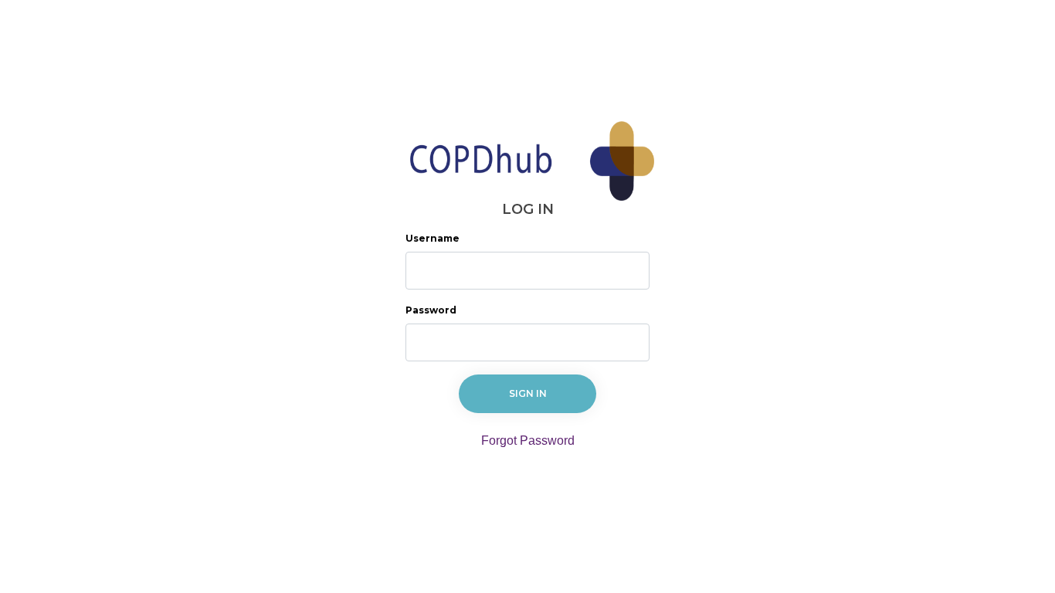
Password (430, 310)
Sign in (528, 393)
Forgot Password (528, 440)
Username (432, 238)
